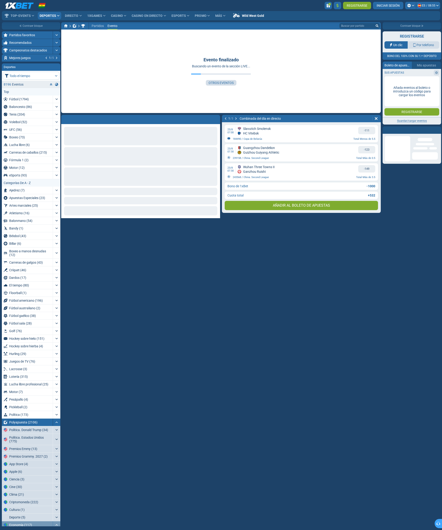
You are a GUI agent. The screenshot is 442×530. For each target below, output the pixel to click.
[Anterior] (46, 58)
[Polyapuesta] (74, 26)
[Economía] (83, 26)
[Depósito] (337, 5)
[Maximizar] (56, 35)
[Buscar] (377, 26)
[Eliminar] (376, 118)
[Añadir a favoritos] (56, 65)
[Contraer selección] (51, 112)
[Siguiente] (56, 58)
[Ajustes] (410, 5)
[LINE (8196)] (66, 26)
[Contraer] (56, 450)
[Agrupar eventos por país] (56, 112)
